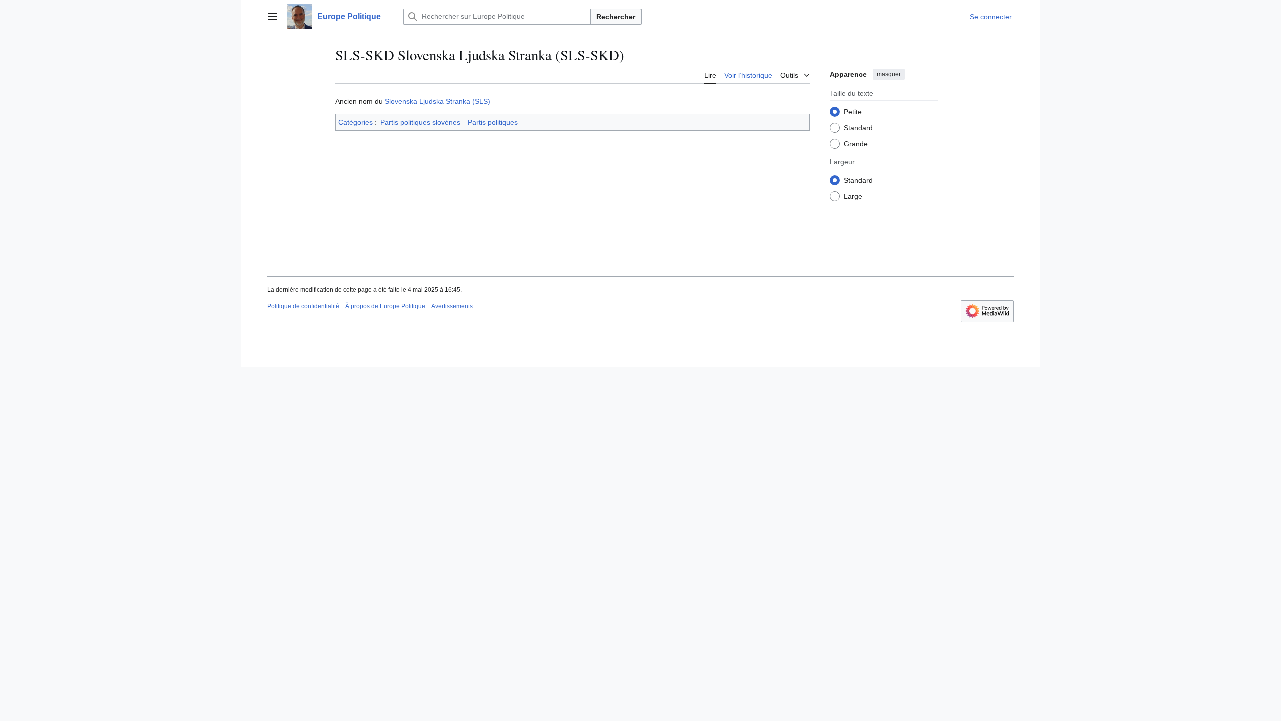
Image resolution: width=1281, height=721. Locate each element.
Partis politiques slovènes (420, 122)
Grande (856, 144)
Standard (858, 128)
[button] (272, 17)
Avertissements (452, 306)
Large (853, 196)
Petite (853, 112)
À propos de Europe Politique (385, 306)
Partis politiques (493, 122)
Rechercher (615, 17)
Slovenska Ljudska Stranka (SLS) (437, 101)
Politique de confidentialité (303, 306)
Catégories (355, 122)
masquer (889, 74)
